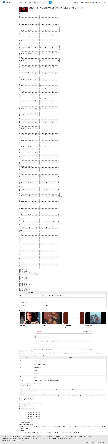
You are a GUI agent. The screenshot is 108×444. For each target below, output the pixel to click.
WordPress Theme (15, 440)
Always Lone (88, 325)
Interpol (31, 10)
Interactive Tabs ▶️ (84, 2)
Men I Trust (87, 327)
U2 (42, 327)
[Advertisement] (9, 27)
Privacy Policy (99, 442)
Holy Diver (22, 325)
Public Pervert (67, 325)
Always (44, 325)
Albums (92, 2)
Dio (20, 327)
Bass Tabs (75, 2)
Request (104, 2)
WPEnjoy (23, 440)
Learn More (89, 436)
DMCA (104, 442)
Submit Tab (97, 2)
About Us (86, 442)
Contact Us (92, 442)
